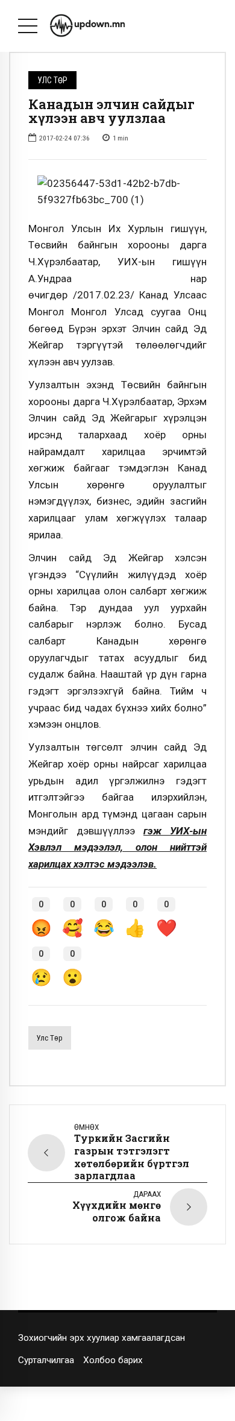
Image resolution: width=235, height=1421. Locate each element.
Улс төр (52, 80)
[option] (117, 192)
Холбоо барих (113, 1360)
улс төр (49, 1037)
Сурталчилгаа (46, 1360)
